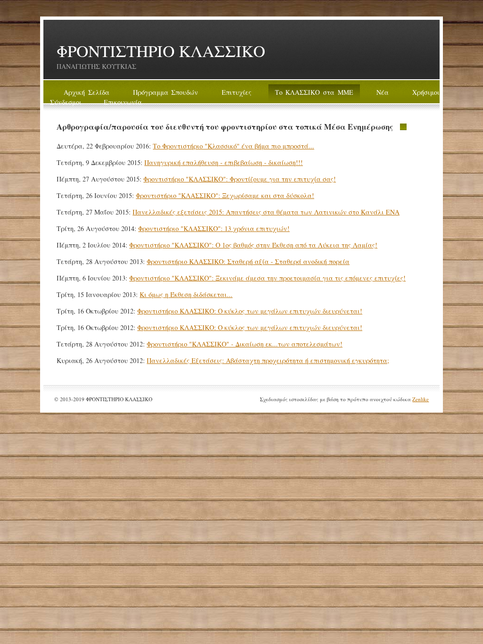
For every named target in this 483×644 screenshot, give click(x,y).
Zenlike (420, 399)
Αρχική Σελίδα (86, 92)
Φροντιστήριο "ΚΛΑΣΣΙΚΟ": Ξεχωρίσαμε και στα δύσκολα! (225, 195)
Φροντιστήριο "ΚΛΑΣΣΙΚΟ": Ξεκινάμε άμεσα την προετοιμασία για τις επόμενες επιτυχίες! (267, 277)
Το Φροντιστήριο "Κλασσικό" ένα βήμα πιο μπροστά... (233, 145)
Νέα (382, 92)
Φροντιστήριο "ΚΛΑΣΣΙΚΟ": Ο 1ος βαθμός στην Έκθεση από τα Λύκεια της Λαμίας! (253, 244)
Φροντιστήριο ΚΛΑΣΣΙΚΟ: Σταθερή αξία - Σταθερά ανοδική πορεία (248, 261)
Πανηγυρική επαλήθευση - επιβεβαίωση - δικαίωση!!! (223, 162)
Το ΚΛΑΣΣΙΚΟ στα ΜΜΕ (314, 92)
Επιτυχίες (236, 92)
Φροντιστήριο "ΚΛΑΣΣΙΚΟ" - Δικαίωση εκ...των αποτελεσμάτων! (244, 343)
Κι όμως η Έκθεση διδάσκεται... (186, 294)
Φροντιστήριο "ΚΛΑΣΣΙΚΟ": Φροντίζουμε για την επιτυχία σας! (239, 178)
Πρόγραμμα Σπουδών (166, 92)
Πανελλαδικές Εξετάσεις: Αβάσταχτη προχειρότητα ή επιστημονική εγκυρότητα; (268, 360)
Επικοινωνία (123, 102)
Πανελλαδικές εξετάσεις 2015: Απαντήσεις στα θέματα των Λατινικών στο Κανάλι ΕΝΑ (266, 211)
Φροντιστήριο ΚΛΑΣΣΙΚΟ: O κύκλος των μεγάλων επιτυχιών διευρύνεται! (249, 310)
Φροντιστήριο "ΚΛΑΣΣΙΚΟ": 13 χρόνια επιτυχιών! (214, 228)
